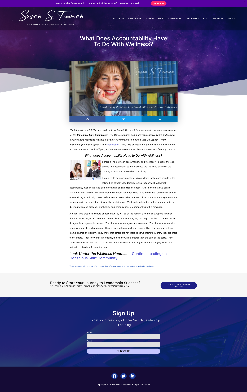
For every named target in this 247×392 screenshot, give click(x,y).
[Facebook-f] (114, 376)
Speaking (149, 18)
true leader (140, 266)
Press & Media (174, 18)
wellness (149, 266)
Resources (218, 18)
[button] (87, 119)
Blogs (206, 18)
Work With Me (134, 18)
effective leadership (117, 266)
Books (161, 18)
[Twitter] (123, 376)
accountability (80, 266)
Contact (231, 18)
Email (89, 341)
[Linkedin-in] (132, 376)
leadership (131, 266)
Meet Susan (118, 18)
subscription (112, 144)
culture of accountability (97, 266)
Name (89, 333)
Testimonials (192, 18)
